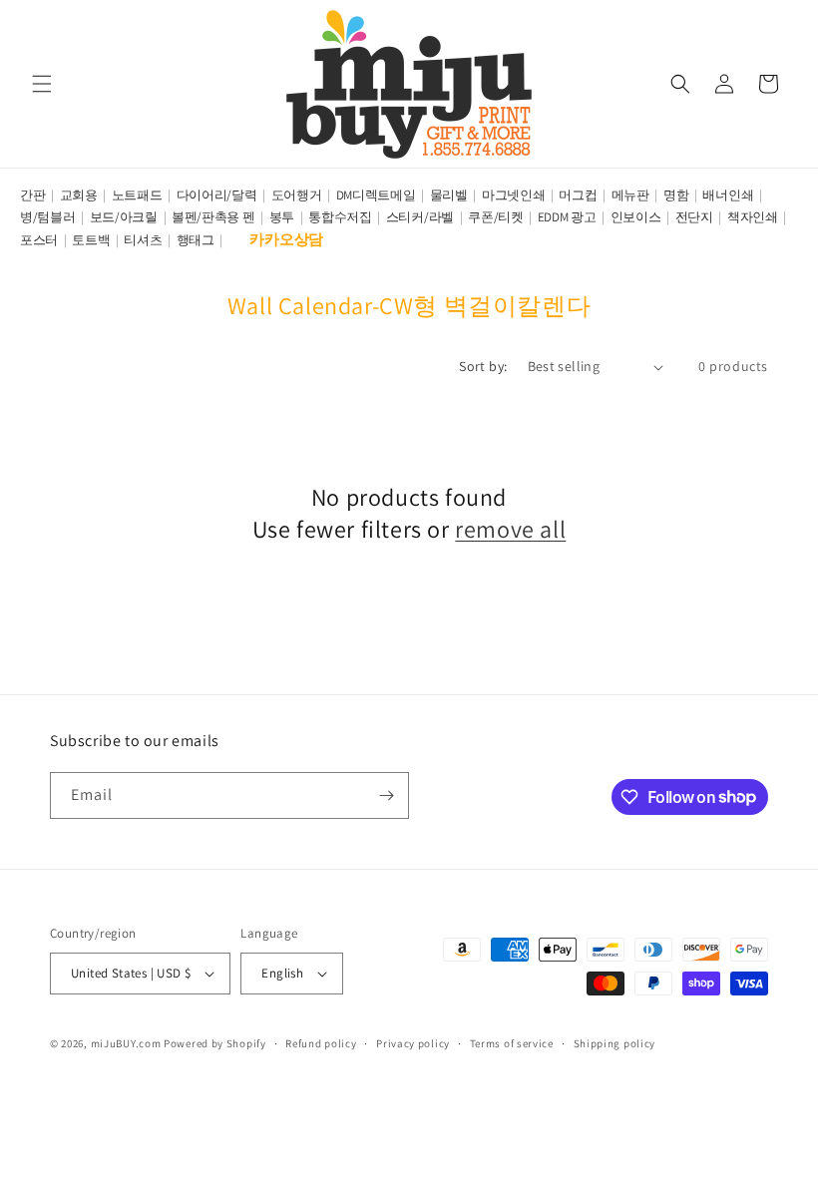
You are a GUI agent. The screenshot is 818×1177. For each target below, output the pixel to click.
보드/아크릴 (124, 216)
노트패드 (137, 195)
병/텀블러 (48, 216)
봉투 (281, 216)
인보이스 (636, 216)
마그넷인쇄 (514, 195)
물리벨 (449, 195)
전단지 (694, 216)
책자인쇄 (752, 216)
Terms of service (512, 1043)
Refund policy (320, 1043)
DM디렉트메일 (376, 195)
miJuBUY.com (126, 1043)
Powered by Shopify (215, 1043)
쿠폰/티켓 (496, 216)
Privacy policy (413, 1043)
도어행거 (296, 195)
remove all (510, 529)
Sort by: (483, 366)
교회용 (79, 195)
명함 (675, 195)
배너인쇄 (727, 195)
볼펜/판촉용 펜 (213, 216)
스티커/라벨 (420, 216)
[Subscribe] (386, 795)
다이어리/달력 (217, 195)
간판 (32, 195)
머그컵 (578, 195)
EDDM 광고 (567, 216)
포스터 (39, 239)
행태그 (195, 239)
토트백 (91, 239)
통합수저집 (340, 216)
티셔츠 (143, 239)
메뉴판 (630, 195)
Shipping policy (615, 1043)
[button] (42, 84)
